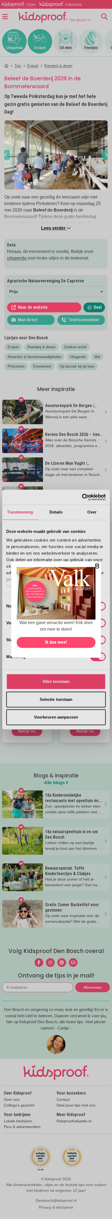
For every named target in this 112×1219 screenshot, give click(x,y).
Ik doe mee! (56, 642)
